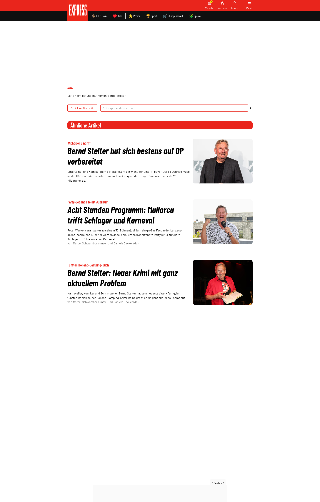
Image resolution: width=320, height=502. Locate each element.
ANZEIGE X (218, 482)
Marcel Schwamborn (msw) (90, 243)
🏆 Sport (151, 16)
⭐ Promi (134, 16)
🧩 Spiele (195, 16)
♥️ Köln (117, 16)
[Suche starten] (250, 108)
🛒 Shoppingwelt (173, 16)
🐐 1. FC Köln (99, 16)
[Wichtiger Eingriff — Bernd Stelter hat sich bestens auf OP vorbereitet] (223, 161)
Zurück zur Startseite (82, 108)
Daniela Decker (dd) (126, 243)
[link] (77, 10)
